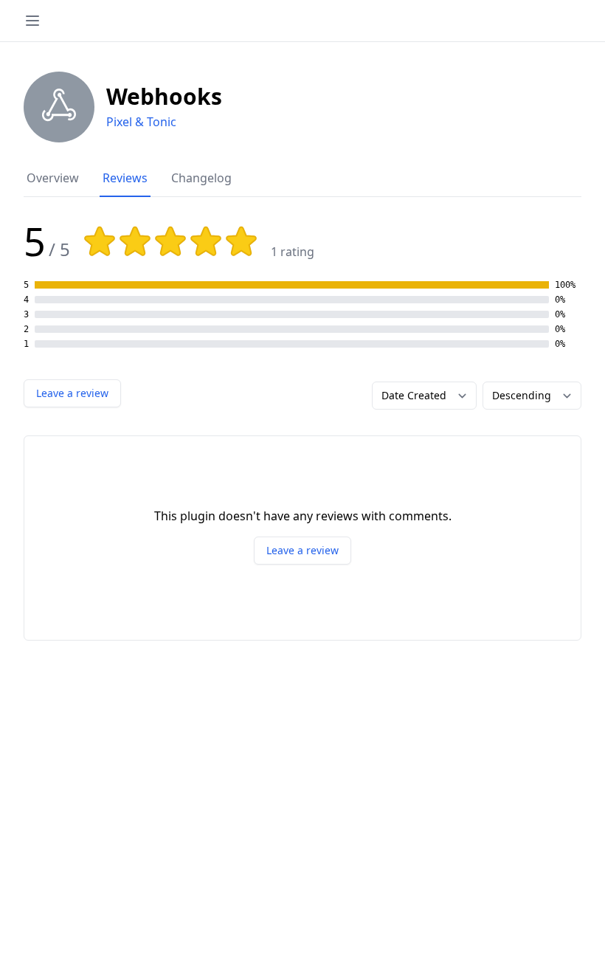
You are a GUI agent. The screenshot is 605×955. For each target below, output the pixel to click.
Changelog (201, 178)
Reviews (125, 178)
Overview (53, 178)
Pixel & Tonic (141, 122)
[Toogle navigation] (32, 21)
